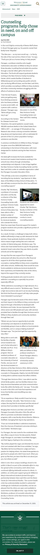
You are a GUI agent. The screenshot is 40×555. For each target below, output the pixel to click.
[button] (37, 3)
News (13, 9)
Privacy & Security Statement (16, 544)
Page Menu (19, 15)
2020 (18, 9)
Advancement (6, 9)
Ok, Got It (20, 551)
